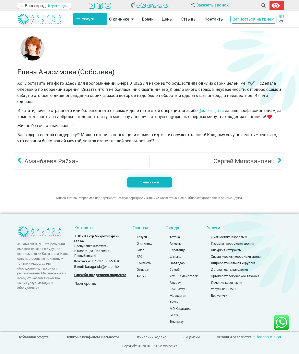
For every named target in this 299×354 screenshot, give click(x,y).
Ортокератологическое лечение (235, 276)
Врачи (148, 19)
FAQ (140, 257)
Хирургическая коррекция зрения (236, 257)
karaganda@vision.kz (102, 266)
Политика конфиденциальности (92, 337)
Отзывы (188, 19)
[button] (263, 6)
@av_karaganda (211, 111)
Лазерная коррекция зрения (232, 243)
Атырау (175, 283)
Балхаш (175, 315)
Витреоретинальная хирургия (233, 263)
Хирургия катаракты (226, 250)
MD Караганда (180, 309)
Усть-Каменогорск (184, 276)
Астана (175, 237)
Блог (140, 250)
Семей (175, 270)
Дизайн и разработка (234, 337)
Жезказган (178, 296)
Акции (141, 276)
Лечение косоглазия (226, 283)
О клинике (145, 243)
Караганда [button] (57, 6)
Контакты (214, 19)
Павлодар (177, 263)
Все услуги (219, 296)
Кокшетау (177, 289)
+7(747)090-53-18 (152, 5)
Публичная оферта (33, 337)
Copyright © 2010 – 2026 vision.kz (149, 346)
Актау (174, 302)
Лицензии (191, 337)
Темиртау (177, 322)
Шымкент (177, 257)
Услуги (142, 237)
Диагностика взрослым (229, 237)
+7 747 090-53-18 (106, 261)
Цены (167, 19)
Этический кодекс (150, 337)
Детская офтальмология (229, 270)
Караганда (178, 250)
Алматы (176, 243)
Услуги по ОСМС (223, 289)
